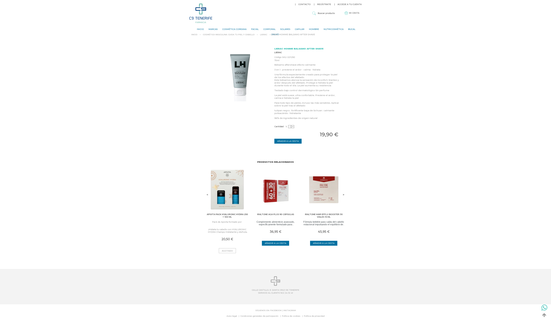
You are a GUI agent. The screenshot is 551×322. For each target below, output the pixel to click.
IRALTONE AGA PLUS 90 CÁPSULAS (275, 214)
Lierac (263, 34)
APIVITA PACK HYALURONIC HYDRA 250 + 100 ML (227, 215)
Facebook (276, 310)
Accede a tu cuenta (349, 4)
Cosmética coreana (234, 29)
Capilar (299, 29)
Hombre (314, 29)
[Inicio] (200, 13)
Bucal (351, 29)
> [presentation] (343, 194)
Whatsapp (544, 308)
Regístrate (324, 4)
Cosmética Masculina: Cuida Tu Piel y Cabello (229, 34)
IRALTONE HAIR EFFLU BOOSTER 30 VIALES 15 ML (324, 215)
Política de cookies (291, 316)
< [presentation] (207, 194)
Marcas (213, 29)
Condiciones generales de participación (259, 316)
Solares (285, 29)
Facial (255, 29)
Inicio (200, 29)
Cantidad (279, 126)
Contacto (304, 4)
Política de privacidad (314, 316)
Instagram (289, 310)
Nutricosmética (334, 29)
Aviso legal (232, 316)
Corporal (269, 29)
